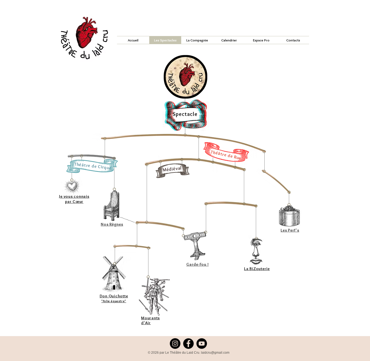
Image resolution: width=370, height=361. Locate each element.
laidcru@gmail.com (215, 353)
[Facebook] (188, 343)
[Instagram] (175, 343)
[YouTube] (201, 343)
